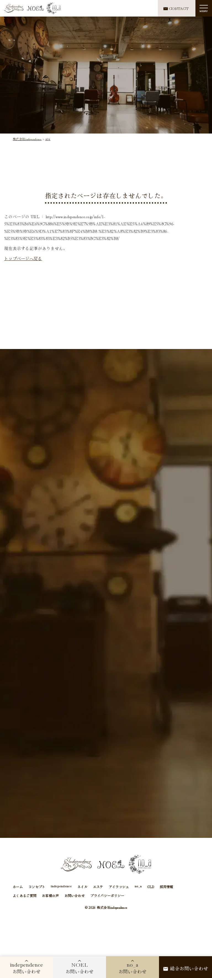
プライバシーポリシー (107, 895)
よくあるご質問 (24, 895)
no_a (138, 886)
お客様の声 (50, 895)
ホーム (18, 886)
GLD (150, 886)
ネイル (82, 886)
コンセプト (36, 886)
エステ (98, 886)
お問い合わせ (75, 895)
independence (61, 886)
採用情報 (166, 886)
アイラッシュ (119, 886)
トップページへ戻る (23, 258)
